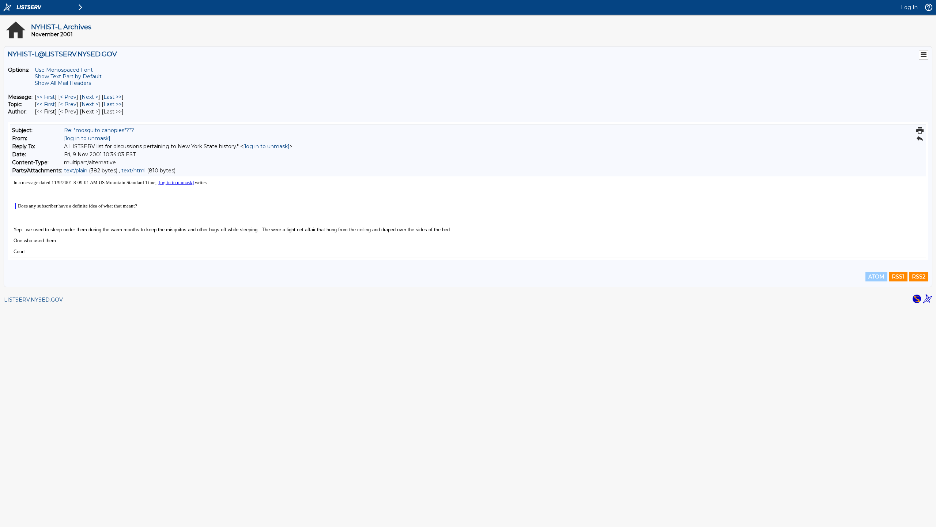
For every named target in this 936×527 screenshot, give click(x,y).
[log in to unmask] (87, 138)
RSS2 (918, 276)
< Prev (68, 97)
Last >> (112, 97)
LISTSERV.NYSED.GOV (33, 299)
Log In (909, 7)
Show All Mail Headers (63, 83)
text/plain (75, 170)
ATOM (876, 276)
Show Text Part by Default (68, 76)
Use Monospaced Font (64, 70)
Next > (90, 97)
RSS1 (898, 276)
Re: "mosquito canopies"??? (99, 130)
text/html (133, 170)
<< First (46, 97)
